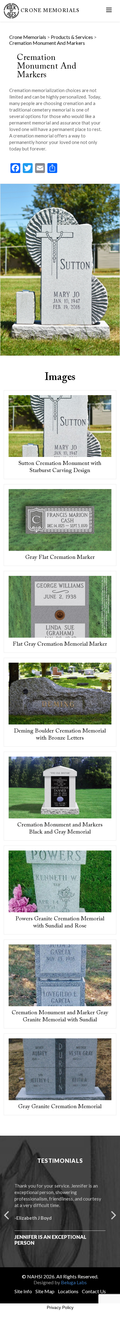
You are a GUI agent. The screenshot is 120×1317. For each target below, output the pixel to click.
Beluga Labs (74, 1282)
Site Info (23, 1291)
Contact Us (94, 1291)
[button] (6, 1214)
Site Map (44, 1291)
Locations (68, 1291)
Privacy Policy (60, 1307)
